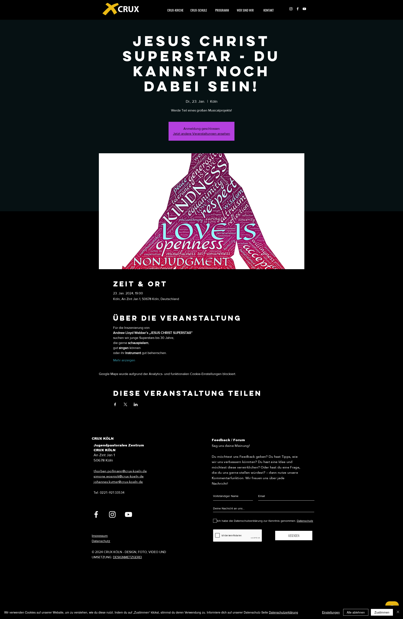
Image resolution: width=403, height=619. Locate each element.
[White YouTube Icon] (128, 514)
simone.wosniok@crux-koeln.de (119, 476)
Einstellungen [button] (331, 612)
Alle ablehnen (356, 612)
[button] (245, 10)
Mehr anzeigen (124, 360)
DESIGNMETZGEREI (127, 557)
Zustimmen (381, 612)
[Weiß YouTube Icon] (304, 9)
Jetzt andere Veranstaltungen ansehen (201, 133)
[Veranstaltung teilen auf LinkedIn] (136, 404)
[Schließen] (397, 612)
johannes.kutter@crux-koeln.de (118, 482)
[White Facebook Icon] (298, 9)
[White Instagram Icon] (291, 9)
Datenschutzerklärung (283, 612)
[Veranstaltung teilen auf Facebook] (115, 404)
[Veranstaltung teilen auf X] (125, 404)
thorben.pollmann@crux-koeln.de (120, 471)
